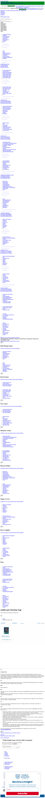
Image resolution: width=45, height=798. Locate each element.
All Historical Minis (4, 468)
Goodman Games (6, 54)
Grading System (8, 767)
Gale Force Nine (6, 169)
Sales (4, 331)
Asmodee (4, 90)
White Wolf (5, 55)
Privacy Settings (7, 756)
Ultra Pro (4, 275)
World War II (5, 111)
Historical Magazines (7, 298)
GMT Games (5, 124)
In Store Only (5, 333)
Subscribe (22, 793)
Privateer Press (5, 166)
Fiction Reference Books (7, 297)
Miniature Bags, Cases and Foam (9, 187)
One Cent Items (6, 332)
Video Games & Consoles (7, 306)
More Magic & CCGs (7, 524)
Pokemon (4, 220)
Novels (4, 295)
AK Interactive (5, 278)
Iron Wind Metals (6, 167)
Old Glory (5, 203)
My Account (29, 8)
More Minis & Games (7, 460)
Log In (36, 8)
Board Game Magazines (7, 72)
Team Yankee (5, 183)
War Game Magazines (7, 108)
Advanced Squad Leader (7, 106)
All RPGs (2, 348)
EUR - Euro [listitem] (36, 5)
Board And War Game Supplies (9, 256)
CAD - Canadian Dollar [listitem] (29, 5)
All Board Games (3, 379)
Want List (33, 8)
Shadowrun (5, 38)
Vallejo (4, 274)
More (2, 31)
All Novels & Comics (7, 301)
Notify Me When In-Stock (6, 639)
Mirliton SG (5, 207)
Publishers (18, 348)
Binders (4, 223)
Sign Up (15, 743)
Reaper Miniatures (6, 161)
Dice (4, 41)
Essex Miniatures (6, 200)
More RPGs (5, 371)
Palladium (5, 58)
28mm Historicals (6, 185)
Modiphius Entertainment (7, 57)
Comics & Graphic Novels (8, 294)
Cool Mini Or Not (6, 91)
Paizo (4, 52)
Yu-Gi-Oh (5, 221)
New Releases (5, 327)
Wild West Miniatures (7, 150)
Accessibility (7, 768)
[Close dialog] (39, 774)
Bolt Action (5, 181)
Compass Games (6, 128)
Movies (4, 308)
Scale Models (5, 188)
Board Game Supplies (7, 73)
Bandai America (6, 242)
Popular (4, 322)
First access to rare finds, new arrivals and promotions (12, 742)
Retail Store (21, 8)
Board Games (3, 23)
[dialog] (22, 700)
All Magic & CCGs (4, 501)
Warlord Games (6, 202)
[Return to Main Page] (0, 401)
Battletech (5, 146)
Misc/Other (5, 317)
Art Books (5, 300)
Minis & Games (3, 26)
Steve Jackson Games (7, 87)
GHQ (4, 198)
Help (5, 751)
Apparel (4, 316)
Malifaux (4, 148)
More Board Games (6, 398)
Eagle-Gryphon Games (7, 93)
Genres (4, 334)
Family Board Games (7, 76)
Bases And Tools (6, 258)
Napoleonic (5, 113)
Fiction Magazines (6, 296)
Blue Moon (5, 206)
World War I (5, 110)
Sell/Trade (2, 11)
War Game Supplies (6, 109)
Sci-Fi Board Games (6, 77)
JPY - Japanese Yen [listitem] (25, 7)
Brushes (4, 259)
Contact (25, 8)
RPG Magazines (6, 39)
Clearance (5, 329)
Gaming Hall (2, 12)
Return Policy (7, 764)
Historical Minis (3, 27)
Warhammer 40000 (6, 436)
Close (2, 731)
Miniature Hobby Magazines (8, 151)
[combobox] (5, 19)
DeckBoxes (5, 225)
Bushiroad (5, 243)
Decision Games (6, 122)
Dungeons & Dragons (7, 34)
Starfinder (4, 40)
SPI (3, 123)
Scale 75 (4, 282)
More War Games (6, 424)
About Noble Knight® (9, 762)
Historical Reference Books (8, 299)
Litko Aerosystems (6, 281)
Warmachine (5, 145)
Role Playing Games (4, 338)
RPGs (2, 22)
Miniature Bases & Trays (7, 186)
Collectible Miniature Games (8, 144)
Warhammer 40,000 (6, 142)
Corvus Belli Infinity (6, 147)
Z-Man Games (5, 92)
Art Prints (4, 313)
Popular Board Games (7, 70)
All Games (2, 14)
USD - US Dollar (22, 9)
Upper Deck (5, 241)
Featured (4, 328)
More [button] (1, 615)
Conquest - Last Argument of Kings (9, 149)
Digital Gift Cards (6, 309)
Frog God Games (6, 56)
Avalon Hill (5, 125)
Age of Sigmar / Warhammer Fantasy (10, 143)
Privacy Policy (7, 758)
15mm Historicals (6, 184)
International (7, 755)
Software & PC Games (7, 307)
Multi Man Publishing (7, 127)
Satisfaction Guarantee (9, 766)
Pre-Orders (5, 325)
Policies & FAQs (8, 763)
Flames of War (5, 182)
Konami (4, 238)
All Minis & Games (4, 433)
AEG (4, 94)
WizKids (4, 162)
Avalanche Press (6, 130)
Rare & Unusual (6, 324)
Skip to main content (4, 0)
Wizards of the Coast (6, 53)
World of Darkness (6, 36)
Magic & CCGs (3, 28)
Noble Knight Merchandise (8, 319)
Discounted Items (6, 330)
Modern (4, 112)
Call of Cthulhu (6, 37)
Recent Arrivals (6, 326)
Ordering (6, 753)
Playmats (4, 226)
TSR (4, 50)
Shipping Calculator (8, 765)
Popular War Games (6, 107)
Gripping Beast (5, 205)
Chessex (4, 279)
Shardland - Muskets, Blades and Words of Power (5, 636)
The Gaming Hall (7, 337)
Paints (4, 189)
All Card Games (6, 71)
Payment (6, 754)
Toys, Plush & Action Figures (8, 314)
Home (4, 618)
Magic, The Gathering (7, 219)
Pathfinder (5, 35)
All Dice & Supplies (4, 532)
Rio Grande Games (6, 89)
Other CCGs (5, 222)
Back (2, 342)
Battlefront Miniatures (7, 199)
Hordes (9, 145)
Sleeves (4, 224)
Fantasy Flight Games (7, 86)
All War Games (3, 406)
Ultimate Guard (6, 280)
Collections (2, 13)
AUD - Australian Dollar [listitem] (19, 5)
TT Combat (5, 168)
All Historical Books (6, 302)
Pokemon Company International (9, 237)
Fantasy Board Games (7, 75)
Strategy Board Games (7, 74)
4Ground (4, 204)
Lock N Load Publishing (7, 129)
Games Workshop (6, 160)
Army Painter (5, 277)
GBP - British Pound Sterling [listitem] (13, 10)
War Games (3, 25)
